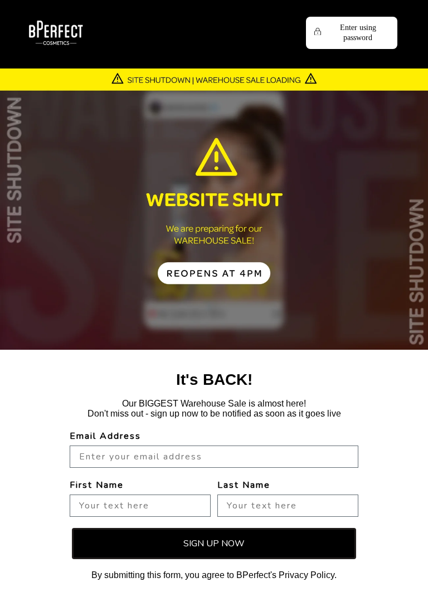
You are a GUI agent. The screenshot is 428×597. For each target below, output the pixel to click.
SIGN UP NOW (214, 543)
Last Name (243, 485)
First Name (97, 485)
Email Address (105, 436)
